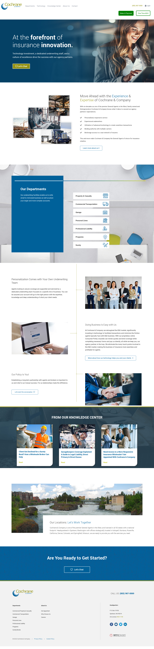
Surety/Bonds (17, 630)
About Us (66, 6)
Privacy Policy (38, 639)
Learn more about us (91, 148)
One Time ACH (143, 13)
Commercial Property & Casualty (22, 611)
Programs (79, 237)
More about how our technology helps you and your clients (110, 358)
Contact (75, 6)
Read (21, 462)
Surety (78, 245)
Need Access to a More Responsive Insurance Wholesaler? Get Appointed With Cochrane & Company (119, 454)
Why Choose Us (45, 614)
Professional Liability (84, 228)
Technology (41, 6)
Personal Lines (82, 220)
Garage (78, 212)
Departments (30, 6)
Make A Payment (126, 13)
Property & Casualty (84, 196)
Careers (43, 617)
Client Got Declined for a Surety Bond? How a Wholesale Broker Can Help (34, 454)
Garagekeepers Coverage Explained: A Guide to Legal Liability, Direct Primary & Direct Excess (76, 454)
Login (148, 5)
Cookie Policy (50, 639)
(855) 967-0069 (137, 5)
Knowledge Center (54, 6)
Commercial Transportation (86, 204)
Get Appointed (45, 611)
